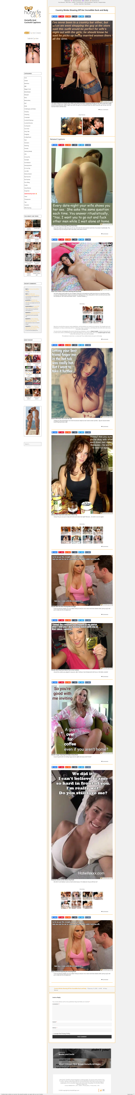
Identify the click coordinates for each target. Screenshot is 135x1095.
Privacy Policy (65, 1033)
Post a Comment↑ (104, 109)
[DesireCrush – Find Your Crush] (33, 53)
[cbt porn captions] (37, 370)
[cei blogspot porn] (29, 370)
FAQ (98, 1085)
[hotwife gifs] (37, 223)
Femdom (26, 143)
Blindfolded (27, 92)
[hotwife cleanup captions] (29, 257)
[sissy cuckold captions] (29, 246)
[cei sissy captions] (29, 359)
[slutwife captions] (37, 235)
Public (26, 185)
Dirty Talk (26, 131)
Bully (25, 106)
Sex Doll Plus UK (79, 2)
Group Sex (27, 157)
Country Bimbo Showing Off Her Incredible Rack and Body (70, 988)
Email (54, 1028)
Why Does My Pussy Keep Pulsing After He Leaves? (32, 313)
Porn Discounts (61, 2)
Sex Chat (76, 4)
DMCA (80, 1085)
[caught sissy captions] (37, 381)
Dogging (26, 134)
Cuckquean (27, 126)
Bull (25, 103)
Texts (25, 196)
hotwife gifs (37, 228)
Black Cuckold (94, 331)
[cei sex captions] (37, 347)
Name (54, 1022)
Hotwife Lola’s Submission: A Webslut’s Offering (32, 294)
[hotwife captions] (29, 223)
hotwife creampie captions (29, 241)
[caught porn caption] (37, 392)
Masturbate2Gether (77, 0)
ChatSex (73, 2)
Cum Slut (26, 128)
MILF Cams (68, 2)
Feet (25, 140)
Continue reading (82, 296)
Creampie (27, 117)
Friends (26, 148)
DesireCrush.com (95, 0)
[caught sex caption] (29, 392)
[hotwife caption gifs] (37, 269)
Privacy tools (93, 1085)
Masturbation (28, 174)
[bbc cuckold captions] (37, 257)
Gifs (25, 154)
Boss (25, 97)
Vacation (26, 205)
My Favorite (27, 176)
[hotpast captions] (29, 269)
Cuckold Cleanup (28, 120)
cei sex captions (37, 352)
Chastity (26, 111)
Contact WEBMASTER (70, 1085)
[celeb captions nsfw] (29, 347)
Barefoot (26, 83)
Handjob (26, 160)
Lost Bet (26, 171)
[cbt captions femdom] (29, 381)
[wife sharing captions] (37, 246)
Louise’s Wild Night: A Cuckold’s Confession (32, 307)
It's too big (27, 168)
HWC (101, 988)
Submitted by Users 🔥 (30, 193)
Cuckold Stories (28, 123)
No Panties (27, 179)
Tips (25, 202)
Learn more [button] (130, 1094)
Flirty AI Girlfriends (88, 2)
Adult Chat (81, 4)
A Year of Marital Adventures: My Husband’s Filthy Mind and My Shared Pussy (32, 320)
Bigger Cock (27, 89)
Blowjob (26, 95)
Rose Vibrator (87, 4)
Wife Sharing (27, 208)
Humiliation (27, 162)
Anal (25, 78)
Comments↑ (105, 234)
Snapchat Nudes (102, 2)
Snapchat (26, 191)
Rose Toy (95, 2)
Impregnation (28, 165)
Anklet (26, 80)
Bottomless (27, 100)
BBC (25, 86)
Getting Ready (28, 151)
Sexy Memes (27, 188)
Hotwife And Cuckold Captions (32, 21)
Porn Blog (27, 182)
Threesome (27, 199)
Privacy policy (86, 1085)
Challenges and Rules (30, 109)
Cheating (26, 114)
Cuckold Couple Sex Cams (104, 332)
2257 (77, 1085)
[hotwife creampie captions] (29, 235)
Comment (56, 1004)
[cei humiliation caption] (37, 359)
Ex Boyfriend (27, 137)
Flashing (26, 145)
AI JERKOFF (86, 0)
